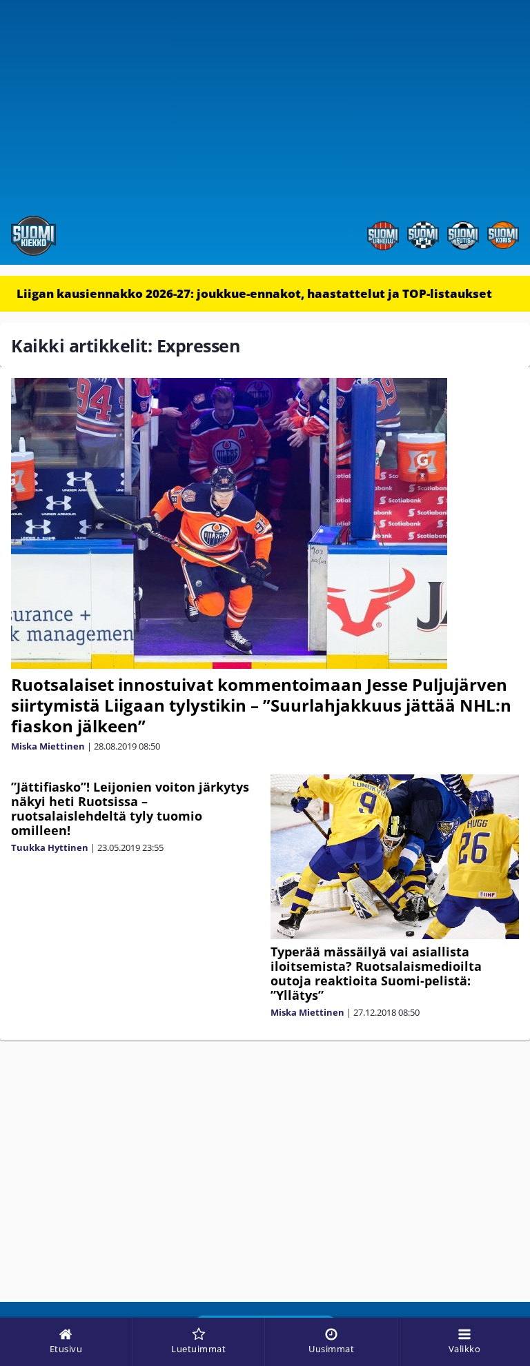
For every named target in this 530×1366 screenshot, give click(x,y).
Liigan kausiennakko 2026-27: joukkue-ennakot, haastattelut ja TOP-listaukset (254, 293)
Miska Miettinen (48, 746)
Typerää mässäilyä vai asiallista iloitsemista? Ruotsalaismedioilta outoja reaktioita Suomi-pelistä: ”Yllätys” (376, 973)
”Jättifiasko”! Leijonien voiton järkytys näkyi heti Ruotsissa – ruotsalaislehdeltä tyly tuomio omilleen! (130, 808)
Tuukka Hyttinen (49, 847)
